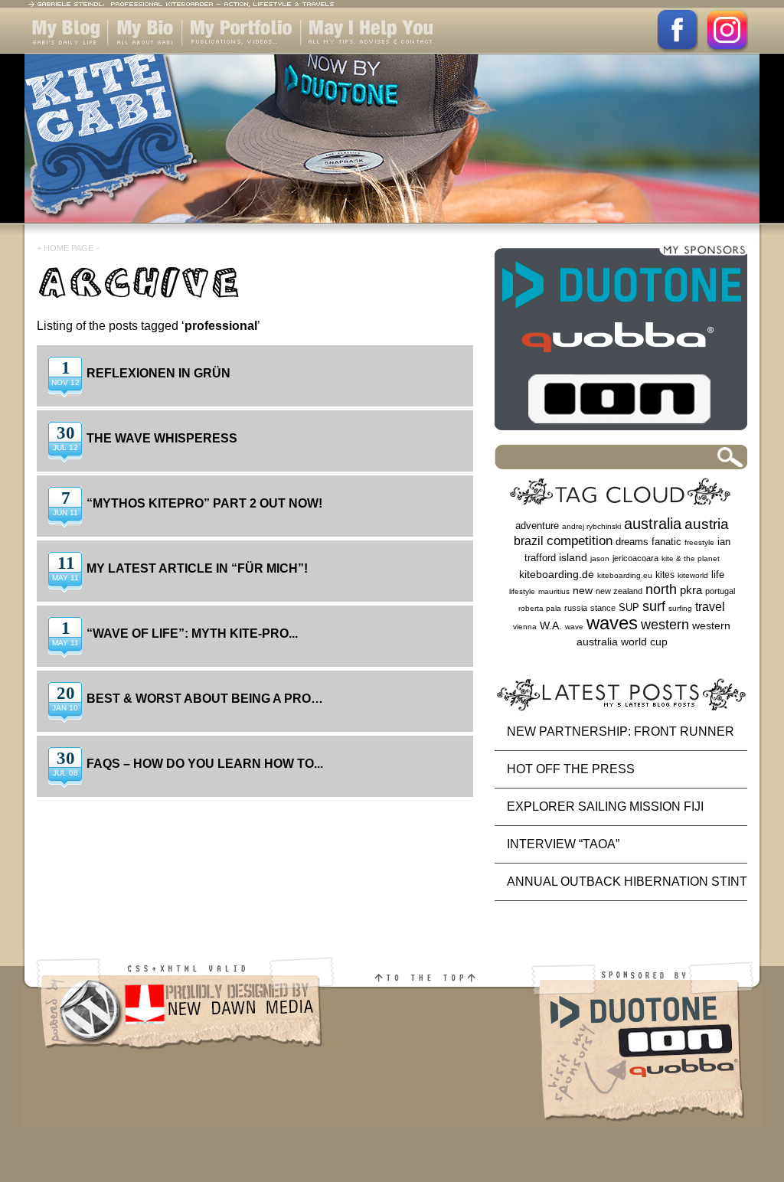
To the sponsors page (621, 341)
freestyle (699, 542)
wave (574, 626)
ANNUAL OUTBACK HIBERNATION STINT (627, 881)
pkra (691, 589)
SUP (629, 607)
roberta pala (539, 608)
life (717, 574)
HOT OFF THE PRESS (571, 768)
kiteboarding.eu (624, 575)
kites (665, 575)
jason (599, 558)
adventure (537, 525)
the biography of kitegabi (145, 53)
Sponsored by (646, 1057)
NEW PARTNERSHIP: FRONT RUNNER (620, 731)
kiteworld (693, 575)
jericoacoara (635, 558)
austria (706, 524)
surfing (680, 608)
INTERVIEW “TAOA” (563, 844)
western (665, 624)
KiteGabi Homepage (392, 148)
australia (652, 523)
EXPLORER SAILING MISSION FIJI (605, 806)
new (583, 590)
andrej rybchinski (591, 526)
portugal (720, 591)
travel (710, 606)
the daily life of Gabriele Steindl (63, 53)
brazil (529, 540)
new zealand (619, 591)
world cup (644, 642)
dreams (632, 541)
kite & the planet (691, 558)
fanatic (666, 541)
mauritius (554, 591)
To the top (434, 1057)
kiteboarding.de (556, 574)
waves (612, 622)
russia (575, 607)
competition (579, 541)
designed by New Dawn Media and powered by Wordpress (179, 1057)
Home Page (68, 248)
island (573, 557)
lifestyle (522, 591)
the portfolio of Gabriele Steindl (228, 53)
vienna (525, 626)
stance (603, 607)
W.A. (551, 625)
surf (653, 606)
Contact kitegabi (348, 53)
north (661, 589)
